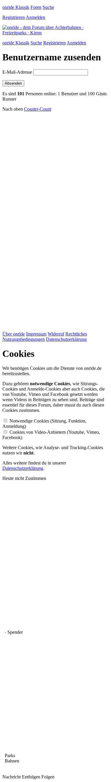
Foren (35, 7)
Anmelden (35, 17)
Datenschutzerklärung (66, 339)
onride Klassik (15, 7)
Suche (48, 7)
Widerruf (56, 333)
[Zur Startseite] (55, 32)
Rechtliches (76, 333)
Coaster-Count (37, 109)
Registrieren (13, 17)
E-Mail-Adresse (17, 72)
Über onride (13, 333)
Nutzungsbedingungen (23, 339)
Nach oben (12, 109)
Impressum (36, 333)
